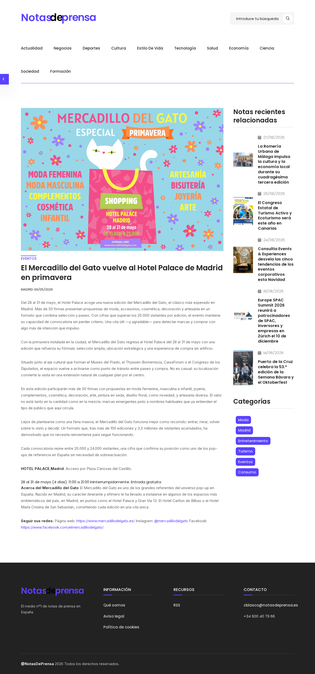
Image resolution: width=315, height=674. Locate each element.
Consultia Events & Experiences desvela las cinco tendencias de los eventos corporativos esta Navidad (276, 264)
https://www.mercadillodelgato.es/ (105, 520)
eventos (28, 258)
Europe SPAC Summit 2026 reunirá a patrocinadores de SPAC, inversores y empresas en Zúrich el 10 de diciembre (274, 320)
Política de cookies (121, 627)
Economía (239, 48)
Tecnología (185, 48)
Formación (60, 71)
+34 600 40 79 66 (259, 616)
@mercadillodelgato (171, 520)
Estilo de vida (150, 48)
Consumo (247, 472)
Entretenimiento (253, 440)
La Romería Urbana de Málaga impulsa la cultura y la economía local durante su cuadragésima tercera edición (274, 164)
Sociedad (30, 71)
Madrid (244, 430)
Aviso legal (113, 616)
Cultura (118, 48)
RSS (176, 605)
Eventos (245, 461)
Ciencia (267, 48)
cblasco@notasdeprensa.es (271, 605)
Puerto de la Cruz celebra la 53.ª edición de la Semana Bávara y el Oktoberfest (276, 372)
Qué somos (114, 605)
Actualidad (32, 48)
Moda (243, 419)
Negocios (63, 48)
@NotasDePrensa (37, 663)
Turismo (245, 451)
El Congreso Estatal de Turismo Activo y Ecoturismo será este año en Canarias (275, 215)
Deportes (91, 48)
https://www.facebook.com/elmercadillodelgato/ (62, 527)
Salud (212, 48)
